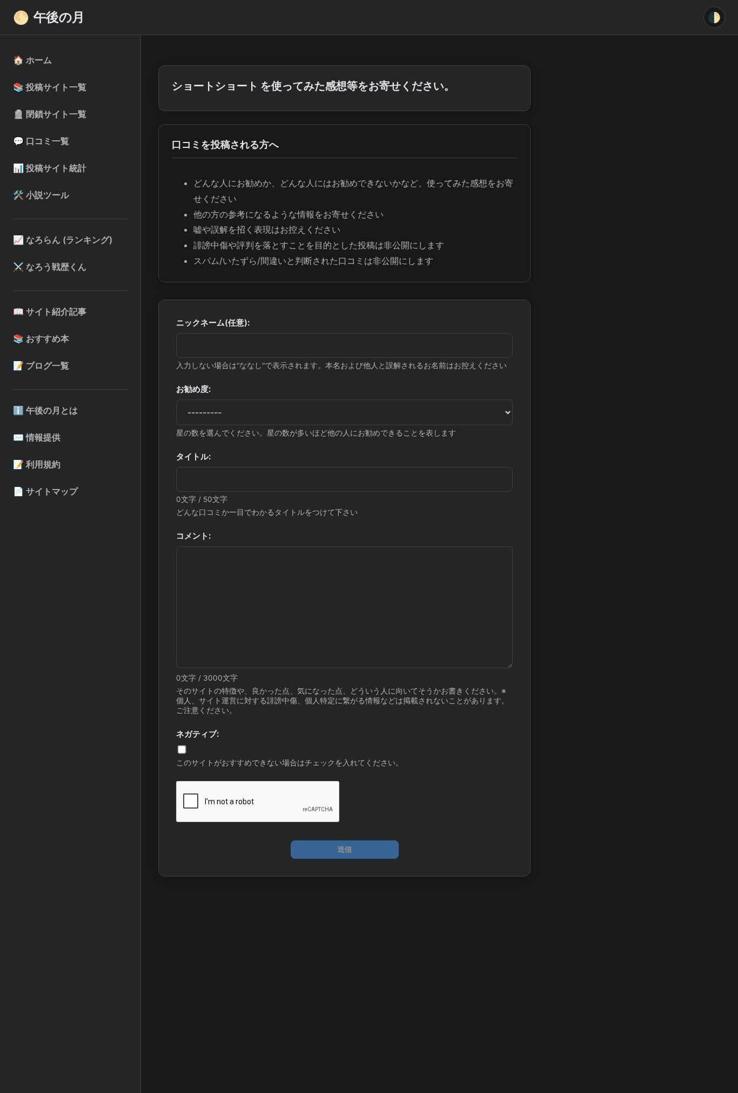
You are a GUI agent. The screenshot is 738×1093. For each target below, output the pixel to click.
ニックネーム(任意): (213, 322)
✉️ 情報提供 (37, 437)
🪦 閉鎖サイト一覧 (49, 113)
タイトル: (193, 456)
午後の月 (49, 17)
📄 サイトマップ (45, 491)
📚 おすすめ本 (41, 338)
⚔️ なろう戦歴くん (49, 266)
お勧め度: (193, 389)
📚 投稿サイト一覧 (49, 87)
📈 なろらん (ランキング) (62, 239)
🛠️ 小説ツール (41, 194)
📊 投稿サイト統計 (49, 167)
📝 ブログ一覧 (41, 365)
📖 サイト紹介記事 (49, 311)
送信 (345, 849)
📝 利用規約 (37, 464)
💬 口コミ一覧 (41, 140)
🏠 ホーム (32, 60)
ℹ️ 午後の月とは (45, 410)
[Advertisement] (344, 965)
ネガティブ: (197, 734)
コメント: (193, 536)
